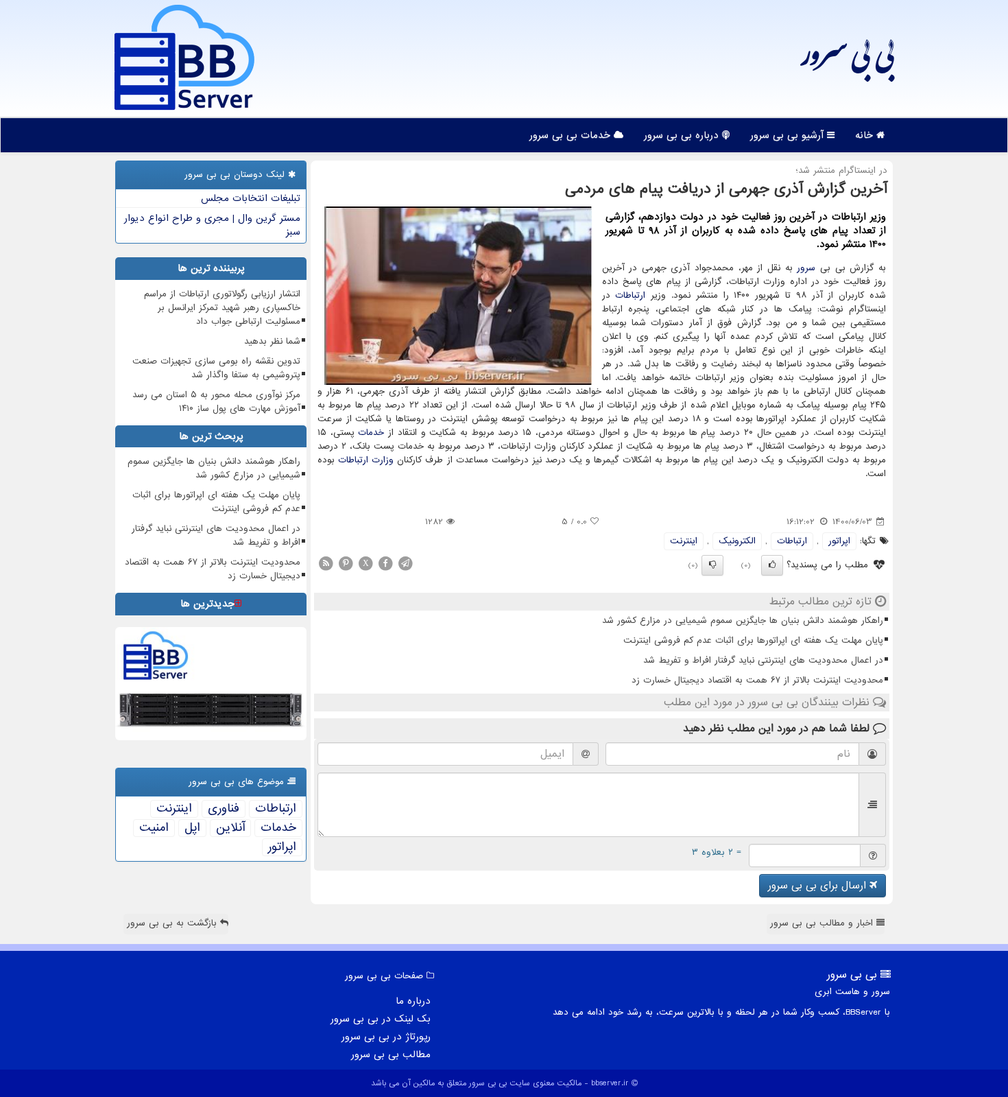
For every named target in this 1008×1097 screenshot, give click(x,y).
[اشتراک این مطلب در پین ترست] (345, 562)
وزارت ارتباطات (366, 460)
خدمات (371, 432)
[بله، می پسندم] (772, 565)
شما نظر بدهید (272, 341)
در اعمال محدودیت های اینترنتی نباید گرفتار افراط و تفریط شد (763, 660)
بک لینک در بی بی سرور (381, 1018)
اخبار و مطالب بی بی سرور (823, 923)
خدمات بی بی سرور (571, 135)
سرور (806, 267)
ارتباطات (630, 295)
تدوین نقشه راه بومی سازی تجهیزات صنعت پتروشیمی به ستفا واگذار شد (216, 368)
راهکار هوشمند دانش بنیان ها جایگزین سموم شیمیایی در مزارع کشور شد (742, 620)
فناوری (223, 809)
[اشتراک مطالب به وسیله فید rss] (325, 562)
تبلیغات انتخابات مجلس (250, 198)
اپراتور (839, 540)
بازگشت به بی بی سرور (173, 923)
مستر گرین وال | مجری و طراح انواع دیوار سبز (212, 225)
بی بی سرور (847, 61)
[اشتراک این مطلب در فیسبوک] (385, 562)
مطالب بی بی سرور (391, 1054)
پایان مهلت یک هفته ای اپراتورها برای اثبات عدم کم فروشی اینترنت (753, 640)
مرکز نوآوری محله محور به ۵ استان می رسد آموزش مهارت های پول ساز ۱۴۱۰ (216, 401)
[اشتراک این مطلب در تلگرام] (405, 562)
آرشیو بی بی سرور (788, 135)
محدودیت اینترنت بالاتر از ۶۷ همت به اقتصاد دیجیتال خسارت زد (757, 680)
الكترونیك (737, 540)
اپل (192, 828)
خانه (865, 135)
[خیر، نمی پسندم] (712, 565)
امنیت (154, 828)
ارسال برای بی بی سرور (818, 885)
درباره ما (413, 1000)
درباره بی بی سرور (683, 135)
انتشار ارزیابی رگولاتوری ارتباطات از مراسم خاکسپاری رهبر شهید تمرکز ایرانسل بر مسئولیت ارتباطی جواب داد (222, 307)
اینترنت (683, 540)
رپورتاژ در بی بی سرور (386, 1036)
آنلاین (230, 828)
